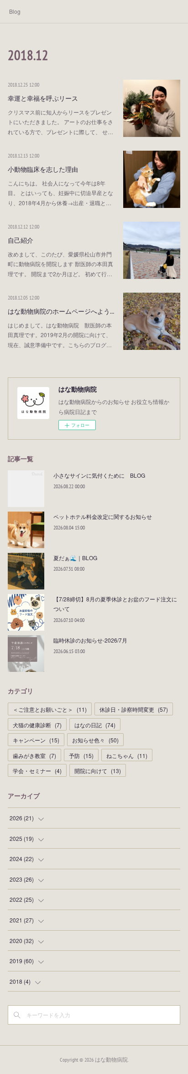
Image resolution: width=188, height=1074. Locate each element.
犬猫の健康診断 (37, 725)
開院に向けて (97, 770)
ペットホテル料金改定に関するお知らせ (102, 516)
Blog (15, 11)
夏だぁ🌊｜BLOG (75, 558)
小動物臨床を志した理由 (43, 169)
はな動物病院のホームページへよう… (61, 311)
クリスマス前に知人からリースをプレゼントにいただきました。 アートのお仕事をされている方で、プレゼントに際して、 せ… (60, 122)
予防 (81, 755)
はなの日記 (94, 725)
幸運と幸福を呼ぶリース (43, 98)
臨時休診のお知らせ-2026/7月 (90, 640)
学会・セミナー (37, 770)
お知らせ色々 (95, 740)
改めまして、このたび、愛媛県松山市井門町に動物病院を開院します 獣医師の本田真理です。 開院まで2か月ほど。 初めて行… (60, 264)
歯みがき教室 (34, 755)
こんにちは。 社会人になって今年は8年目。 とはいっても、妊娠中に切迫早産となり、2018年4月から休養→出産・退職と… (60, 193)
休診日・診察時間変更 (133, 709)
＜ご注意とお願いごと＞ (50, 709)
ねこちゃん (126, 755)
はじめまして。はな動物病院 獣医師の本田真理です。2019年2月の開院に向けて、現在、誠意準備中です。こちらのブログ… (60, 335)
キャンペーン (36, 740)
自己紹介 (20, 240)
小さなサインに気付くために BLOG (99, 475)
